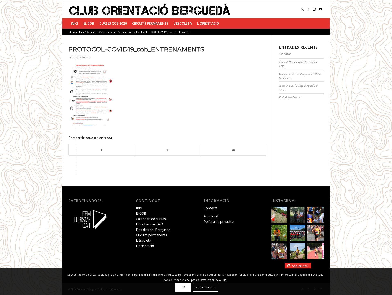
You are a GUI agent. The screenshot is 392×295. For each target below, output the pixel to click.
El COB (141, 213)
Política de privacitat (219, 221)
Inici (139, 208)
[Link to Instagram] (314, 9)
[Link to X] (302, 9)
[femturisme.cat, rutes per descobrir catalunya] (88, 232)
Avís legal (211, 216)
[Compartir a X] (167, 149)
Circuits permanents (151, 235)
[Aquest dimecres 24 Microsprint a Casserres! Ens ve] (315, 215)
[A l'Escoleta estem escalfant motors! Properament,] (298, 215)
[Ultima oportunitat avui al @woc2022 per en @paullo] (298, 251)
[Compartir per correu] (233, 149)
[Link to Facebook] (308, 9)
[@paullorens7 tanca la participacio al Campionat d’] (279, 233)
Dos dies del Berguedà (153, 229)
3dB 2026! (285, 54)
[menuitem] (74, 23)
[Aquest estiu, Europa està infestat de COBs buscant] (298, 233)
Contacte (210, 208)
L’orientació (145, 246)
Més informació (205, 287)
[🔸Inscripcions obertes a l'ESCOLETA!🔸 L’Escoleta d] (279, 215)
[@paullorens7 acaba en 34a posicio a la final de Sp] (315, 233)
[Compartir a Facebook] (102, 149)
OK (183, 287)
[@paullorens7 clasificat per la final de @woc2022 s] (279, 251)
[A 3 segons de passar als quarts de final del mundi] (315, 251)
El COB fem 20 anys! (290, 97)
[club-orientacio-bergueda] (150, 9)
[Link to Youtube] (320, 9)
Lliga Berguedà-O (149, 224)
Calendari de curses (151, 219)
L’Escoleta (143, 240)
